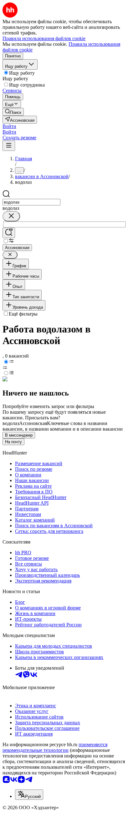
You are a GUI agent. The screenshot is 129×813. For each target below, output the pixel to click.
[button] (9, 126)
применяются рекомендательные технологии (55, 747)
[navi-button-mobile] (9, 146)
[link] (13, 112)
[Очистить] (11, 216)
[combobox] (31, 202)
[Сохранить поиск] (9, 233)
